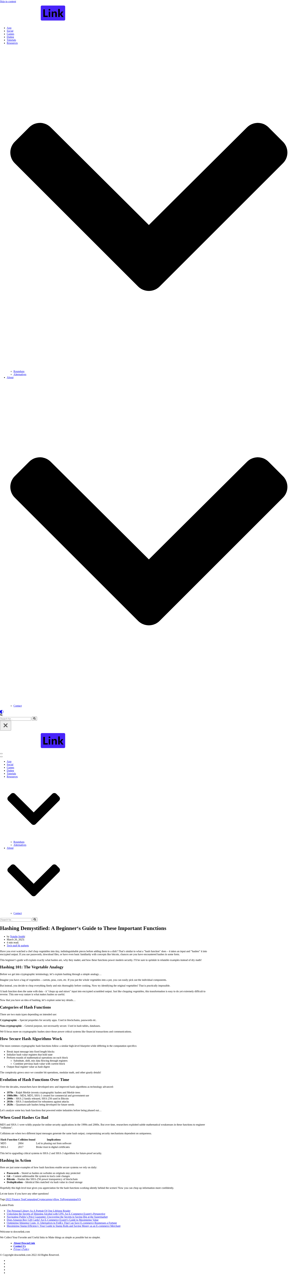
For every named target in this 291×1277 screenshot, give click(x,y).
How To (58, 1199)
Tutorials (11, 40)
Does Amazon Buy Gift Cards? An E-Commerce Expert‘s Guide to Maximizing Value (53, 1219)
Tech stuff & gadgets (18, 945)
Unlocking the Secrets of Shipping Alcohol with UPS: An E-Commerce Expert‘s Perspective (56, 1213)
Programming (70, 1199)
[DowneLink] (145, 13)
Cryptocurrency (45, 1199)
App (9, 27)
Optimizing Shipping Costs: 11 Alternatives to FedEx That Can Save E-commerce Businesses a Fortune (62, 1222)
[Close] (5, 726)
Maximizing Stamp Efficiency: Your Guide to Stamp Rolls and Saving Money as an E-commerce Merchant (63, 1225)
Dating (10, 37)
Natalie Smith (17, 936)
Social (10, 30)
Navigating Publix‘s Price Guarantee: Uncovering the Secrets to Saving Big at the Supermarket (57, 1216)
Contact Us (19, 1246)
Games (10, 33)
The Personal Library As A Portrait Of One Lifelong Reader (38, 1210)
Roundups (18, 371)
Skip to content (8, 1)
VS (79, 1199)
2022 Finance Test (15, 1199)
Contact (17, 705)
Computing (31, 1199)
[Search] (1, 715)
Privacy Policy (21, 1249)
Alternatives (19, 374)
